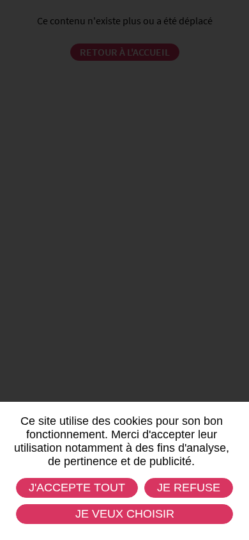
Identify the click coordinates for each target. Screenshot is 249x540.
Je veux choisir (124, 513)
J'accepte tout (77, 487)
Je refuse (188, 487)
